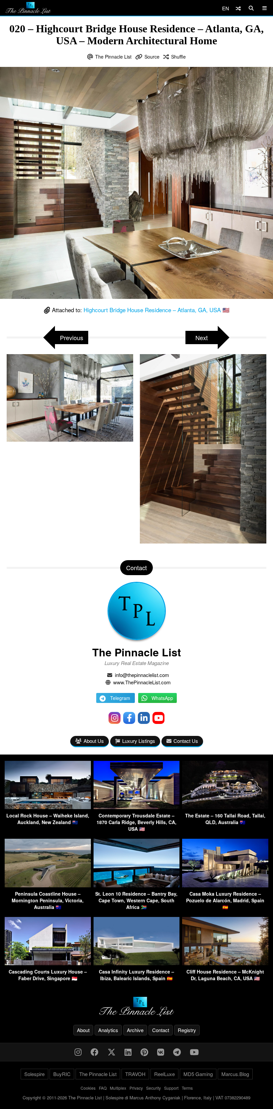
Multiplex (118, 1088)
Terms (187, 1088)
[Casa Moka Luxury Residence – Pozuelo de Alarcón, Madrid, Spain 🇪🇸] (225, 885)
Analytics (108, 1029)
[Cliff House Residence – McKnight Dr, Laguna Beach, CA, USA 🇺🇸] (225, 963)
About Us (94, 740)
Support (171, 1088)
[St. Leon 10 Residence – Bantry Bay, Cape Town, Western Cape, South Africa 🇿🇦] (137, 885)
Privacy (136, 1088)
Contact (160, 1029)
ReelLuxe (164, 1073)
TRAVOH (135, 1073)
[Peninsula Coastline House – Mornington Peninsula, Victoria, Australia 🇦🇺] (48, 885)
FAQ (103, 1088)
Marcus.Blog (235, 1073)
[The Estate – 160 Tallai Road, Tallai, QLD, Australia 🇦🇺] (225, 806)
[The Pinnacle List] (136, 1006)
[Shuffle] (238, 8)
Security (153, 1088)
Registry (187, 1029)
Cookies (88, 1088)
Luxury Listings (138, 740)
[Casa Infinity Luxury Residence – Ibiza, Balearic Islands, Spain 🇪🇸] (137, 963)
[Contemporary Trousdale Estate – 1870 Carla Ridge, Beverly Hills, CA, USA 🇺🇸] (137, 806)
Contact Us (185, 740)
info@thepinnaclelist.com (142, 674)
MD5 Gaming (198, 1073)
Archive (135, 1029)
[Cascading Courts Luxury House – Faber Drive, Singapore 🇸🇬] (48, 963)
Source (151, 56)
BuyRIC (62, 1073)
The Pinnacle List (113, 56)
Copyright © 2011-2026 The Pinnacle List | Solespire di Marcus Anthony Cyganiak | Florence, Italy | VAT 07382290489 (136, 1097)
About (83, 1029)
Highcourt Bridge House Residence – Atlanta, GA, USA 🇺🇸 (156, 310)
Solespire (34, 1073)
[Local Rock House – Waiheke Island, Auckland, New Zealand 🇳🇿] (48, 806)
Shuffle (178, 56)
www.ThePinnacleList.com (142, 682)
